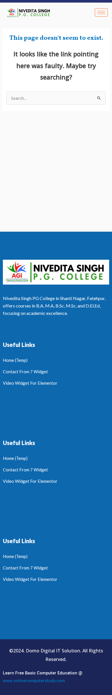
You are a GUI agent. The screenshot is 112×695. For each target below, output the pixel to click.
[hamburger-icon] (101, 12)
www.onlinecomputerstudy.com (34, 680)
